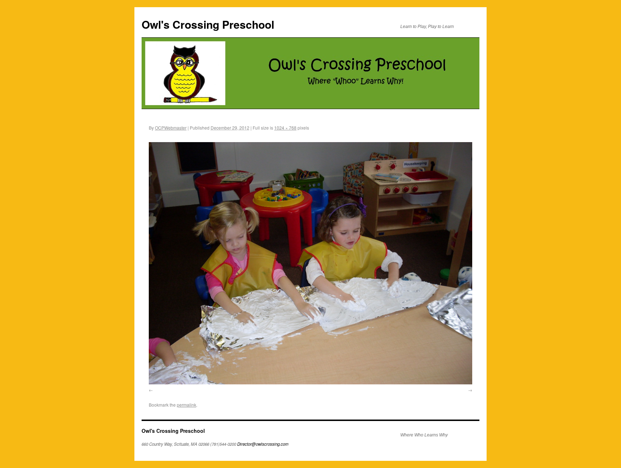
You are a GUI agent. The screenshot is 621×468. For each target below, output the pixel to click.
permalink (186, 405)
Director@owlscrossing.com (263, 444)
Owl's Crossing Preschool (208, 24)
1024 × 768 (285, 128)
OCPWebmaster (171, 128)
